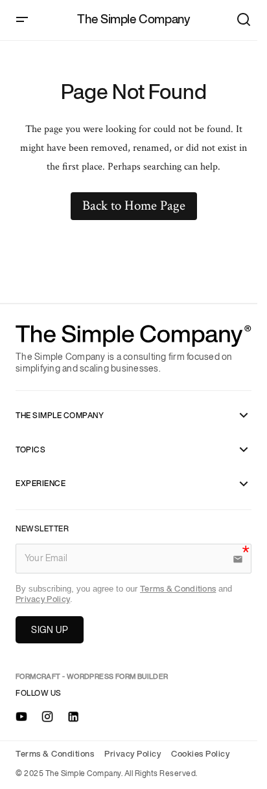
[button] (22, 20)
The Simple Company (133, 20)
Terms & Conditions (178, 589)
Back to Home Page (133, 205)
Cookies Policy (200, 754)
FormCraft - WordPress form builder (92, 676)
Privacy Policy (43, 599)
